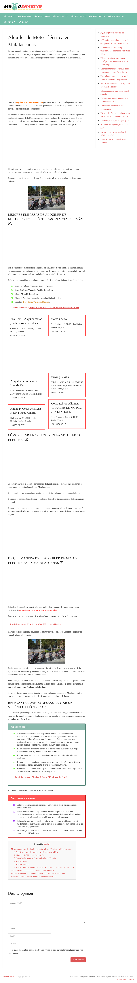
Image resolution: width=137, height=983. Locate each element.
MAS (10, 22)
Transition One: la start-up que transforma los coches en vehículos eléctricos (115, 50)
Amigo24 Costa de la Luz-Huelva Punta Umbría (34, 858)
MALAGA (26, 16)
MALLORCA (99, 16)
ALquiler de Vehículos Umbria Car (29, 855)
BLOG (25, 22)
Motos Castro (20, 861)
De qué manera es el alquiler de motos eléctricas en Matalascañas (37, 873)
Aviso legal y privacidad (125, 979)
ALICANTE (62, 16)
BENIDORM (44, 16)
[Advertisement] (47, 81)
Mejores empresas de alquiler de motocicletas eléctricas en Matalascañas (40, 849)
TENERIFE (80, 16)
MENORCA (118, 16)
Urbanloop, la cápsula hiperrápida (114, 120)
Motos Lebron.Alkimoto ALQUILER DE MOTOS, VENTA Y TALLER (44, 867)
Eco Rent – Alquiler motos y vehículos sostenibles (35, 852)
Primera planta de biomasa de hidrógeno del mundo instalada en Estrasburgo (114, 61)
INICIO (11, 16)
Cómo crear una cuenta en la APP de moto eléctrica (31, 870)
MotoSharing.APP (9, 976)
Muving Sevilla (20, 864)
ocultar (46, 844)
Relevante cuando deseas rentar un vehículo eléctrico (32, 876)
